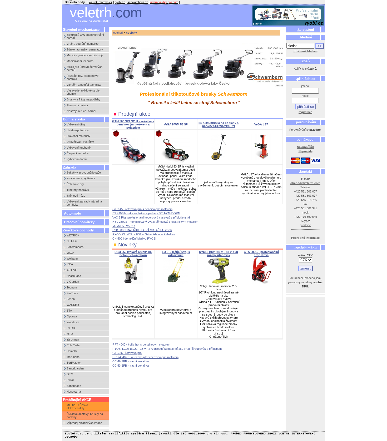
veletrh (106, 12)
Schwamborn (75, 247)
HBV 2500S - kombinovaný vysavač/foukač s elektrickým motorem (155, 221)
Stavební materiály (78, 136)
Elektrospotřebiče (78, 130)
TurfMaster (74, 362)
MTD (70, 333)
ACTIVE (72, 270)
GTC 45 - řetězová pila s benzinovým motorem (142, 209)
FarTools (72, 293)
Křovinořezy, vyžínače (81, 178)
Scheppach (74, 385)
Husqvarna (74, 391)
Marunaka (73, 356)
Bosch (71, 299)
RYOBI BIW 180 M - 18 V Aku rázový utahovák (218, 253)
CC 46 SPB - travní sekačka (130, 361)
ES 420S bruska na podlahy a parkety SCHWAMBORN (219, 124)
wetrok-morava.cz (100, 2)
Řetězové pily (75, 184)
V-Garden (73, 281)
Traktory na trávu (78, 189)
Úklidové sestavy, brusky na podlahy (85, 415)
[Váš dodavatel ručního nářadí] (288, 15)
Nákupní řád (305, 147)
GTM (70, 374)
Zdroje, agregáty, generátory (85, 49)
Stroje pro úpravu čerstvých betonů (84, 68)
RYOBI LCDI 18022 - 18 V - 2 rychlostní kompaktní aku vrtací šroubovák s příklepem (167, 348)
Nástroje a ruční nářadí (81, 111)
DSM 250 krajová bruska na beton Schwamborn (133, 253)
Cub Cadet (73, 345)
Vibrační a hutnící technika (84, 84)
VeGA (70, 252)
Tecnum (72, 287)
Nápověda (305, 151)
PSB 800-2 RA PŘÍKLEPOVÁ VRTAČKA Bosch (142, 230)
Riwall (70, 380)
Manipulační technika (80, 61)
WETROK (73, 235)
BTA (69, 310)
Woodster (73, 322)
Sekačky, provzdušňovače (84, 172)
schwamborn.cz (137, 2)
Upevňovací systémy (80, 141)
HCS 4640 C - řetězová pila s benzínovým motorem (145, 357)
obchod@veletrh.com (305, 183)
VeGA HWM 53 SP (176, 124)
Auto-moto (72, 213)
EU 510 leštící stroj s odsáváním (176, 253)
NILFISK (72, 241)
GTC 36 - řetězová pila (127, 352)
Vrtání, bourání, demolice (82, 43)
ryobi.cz (120, 2)
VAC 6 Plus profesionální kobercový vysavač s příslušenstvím (152, 217)
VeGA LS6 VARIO (123, 225)
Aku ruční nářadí (77, 105)
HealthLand (74, 275)
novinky (131, 32)
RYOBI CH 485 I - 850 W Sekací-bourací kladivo (143, 234)
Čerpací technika (77, 153)
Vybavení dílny (76, 124)
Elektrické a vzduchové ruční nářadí (85, 36)
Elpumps (72, 316)
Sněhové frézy (76, 195)
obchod (118, 32)
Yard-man (73, 339)
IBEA (70, 264)
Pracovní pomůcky (79, 222)
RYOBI (71, 328)
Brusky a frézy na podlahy (83, 99)
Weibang (72, 258)
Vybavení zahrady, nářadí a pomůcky (84, 203)
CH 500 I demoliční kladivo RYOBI (134, 238)
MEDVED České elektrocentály (77, 406)
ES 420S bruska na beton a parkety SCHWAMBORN (146, 213)
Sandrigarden (75, 368)
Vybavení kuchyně (79, 147)
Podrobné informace (305, 237)
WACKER (73, 304)
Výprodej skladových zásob (84, 422)
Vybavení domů (77, 159)
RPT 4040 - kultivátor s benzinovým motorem (141, 344)
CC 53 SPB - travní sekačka (130, 365)
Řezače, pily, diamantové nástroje (82, 77)
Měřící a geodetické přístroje (85, 55)
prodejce (305, 225)
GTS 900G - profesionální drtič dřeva (261, 253)
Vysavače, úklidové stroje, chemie (83, 92)
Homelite (72, 351)
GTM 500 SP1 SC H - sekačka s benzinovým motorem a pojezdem (133, 124)
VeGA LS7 (261, 124)
